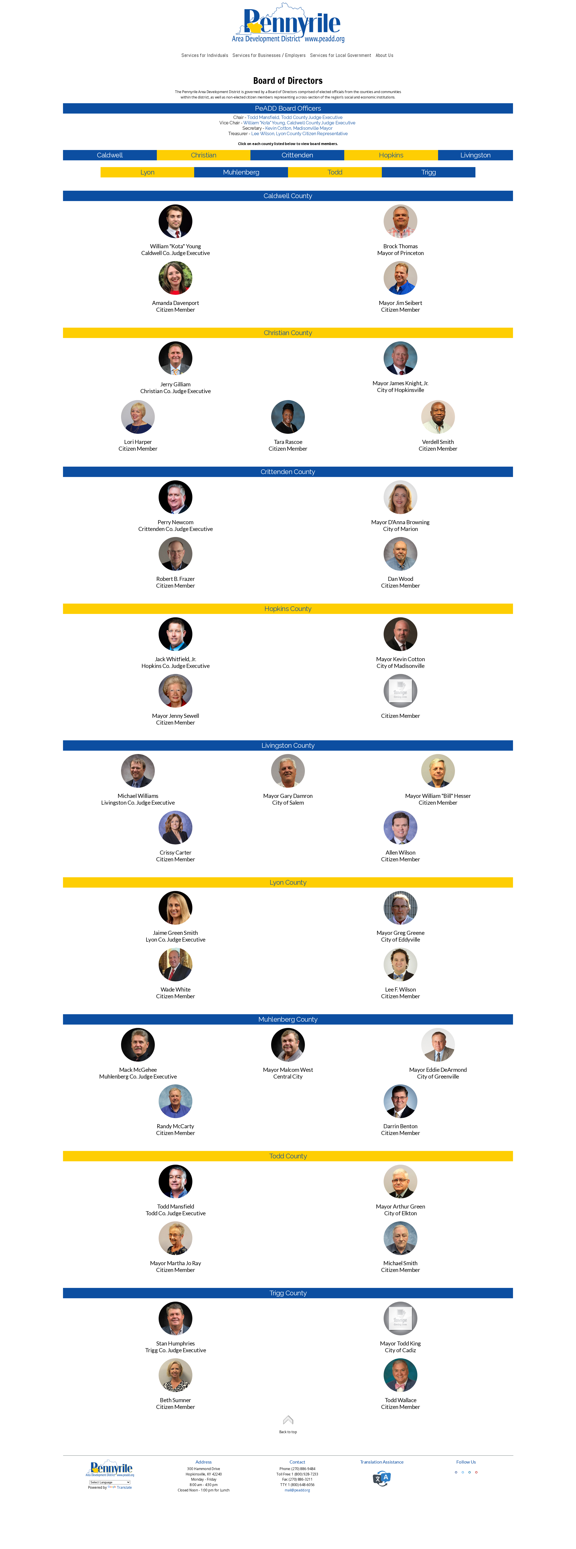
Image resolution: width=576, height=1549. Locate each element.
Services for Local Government (341, 55)
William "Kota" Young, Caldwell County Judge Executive (299, 122)
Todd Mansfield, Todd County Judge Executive (295, 117)
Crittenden (297, 155)
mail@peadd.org (297, 1490)
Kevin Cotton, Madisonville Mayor (299, 128)
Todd (334, 172)
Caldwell (110, 155)
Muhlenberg (241, 172)
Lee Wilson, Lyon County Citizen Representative (299, 133)
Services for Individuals (205, 55)
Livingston (475, 155)
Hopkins (391, 155)
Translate (124, 1487)
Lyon (147, 172)
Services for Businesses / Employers (269, 55)
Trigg (428, 172)
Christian (203, 155)
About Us (385, 55)
